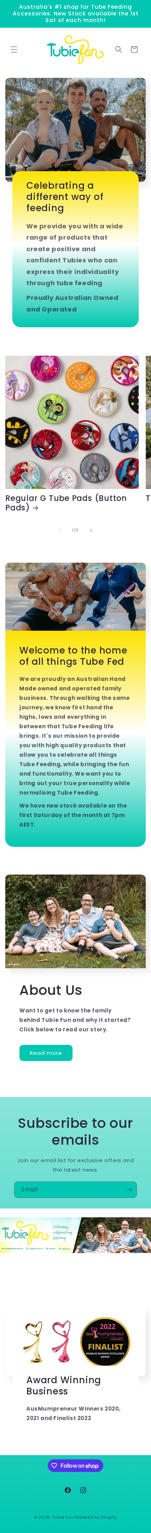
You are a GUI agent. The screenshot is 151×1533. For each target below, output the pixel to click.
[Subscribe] (129, 1189)
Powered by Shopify (96, 1517)
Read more (46, 1053)
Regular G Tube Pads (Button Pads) (66, 503)
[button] (14, 49)
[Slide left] (60, 530)
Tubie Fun (62, 1517)
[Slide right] (91, 530)
